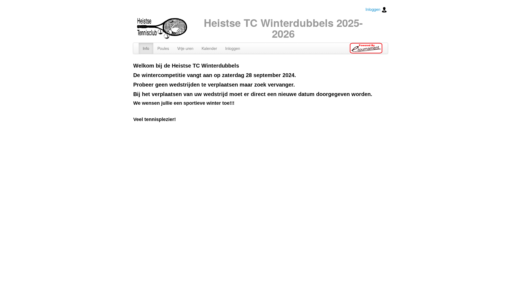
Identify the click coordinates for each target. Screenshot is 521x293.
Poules (163, 48)
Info (146, 48)
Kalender (209, 48)
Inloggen (374, 9)
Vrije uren (185, 48)
